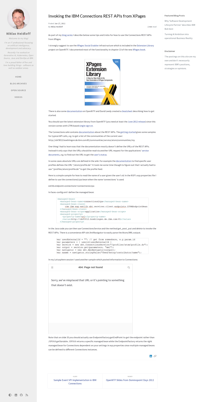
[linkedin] (16, 395)
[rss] (26, 395)
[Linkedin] (151, 356)
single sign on (86, 125)
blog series (67, 35)
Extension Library (145, 45)
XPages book (139, 49)
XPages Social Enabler (88, 45)
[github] (21, 395)
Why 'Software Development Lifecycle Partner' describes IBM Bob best (180, 24)
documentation (74, 111)
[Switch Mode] (10, 395)
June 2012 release (136, 121)
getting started (128, 132)
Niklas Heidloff (18, 33)
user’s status (100, 154)
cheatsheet (126, 111)
